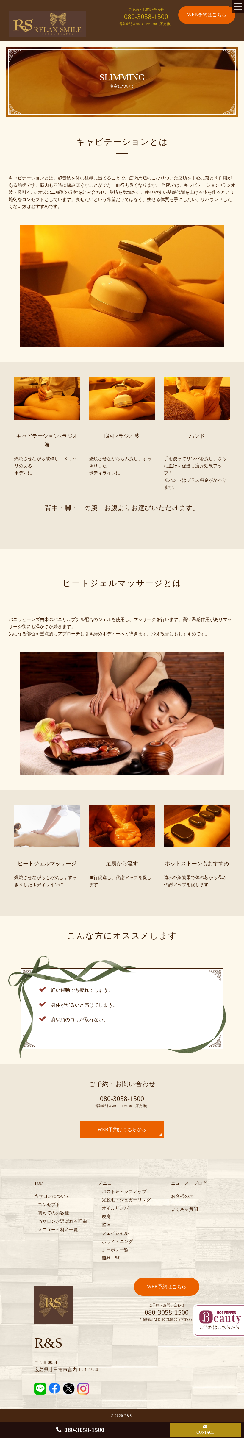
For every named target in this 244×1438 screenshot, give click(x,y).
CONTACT (205, 1432)
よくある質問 (184, 1209)
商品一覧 (111, 1258)
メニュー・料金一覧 (58, 1229)
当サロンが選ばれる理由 (62, 1221)
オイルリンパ (115, 1208)
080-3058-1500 (146, 16)
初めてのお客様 (53, 1213)
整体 (106, 1224)
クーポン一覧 (115, 1249)
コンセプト (49, 1204)
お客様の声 (182, 1196)
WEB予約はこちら (206, 14)
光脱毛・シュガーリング (126, 1199)
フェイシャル (115, 1233)
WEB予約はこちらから (122, 1129)
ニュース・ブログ (189, 1183)
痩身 (106, 1216)
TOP (38, 1183)
